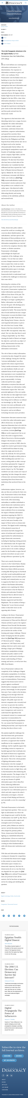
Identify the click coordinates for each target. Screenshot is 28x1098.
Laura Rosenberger (14, 18)
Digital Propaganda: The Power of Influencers (13, 1012)
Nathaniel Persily (9, 981)
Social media (17, 896)
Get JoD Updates (9, 1060)
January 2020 (4, 26)
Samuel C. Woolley (10, 1019)
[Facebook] (3, 1075)
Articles (4, 1084)
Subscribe (7, 1056)
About (4, 1079)
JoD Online (5, 1087)
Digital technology (5, 896)
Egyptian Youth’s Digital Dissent (13, 939)
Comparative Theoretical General (9, 904)
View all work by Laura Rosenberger (9, 219)
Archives (19, 1056)
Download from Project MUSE (11, 40)
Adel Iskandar (8, 943)
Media (11, 896)
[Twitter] (7, 1075)
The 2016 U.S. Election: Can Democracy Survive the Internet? (11, 972)
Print (5, 37)
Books (4, 1082)
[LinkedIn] (11, 1075)
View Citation (7, 43)
